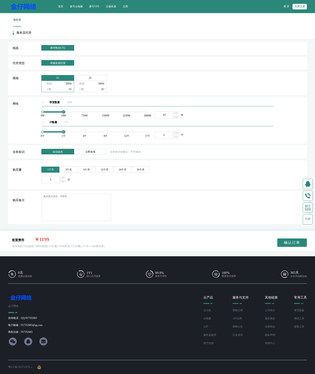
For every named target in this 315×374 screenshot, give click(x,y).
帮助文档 (237, 310)
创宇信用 (208, 343)
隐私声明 (270, 334)
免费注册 (300, 6)
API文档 (237, 318)
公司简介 (270, 310)
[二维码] (308, 207)
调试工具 (299, 318)
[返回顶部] (308, 219)
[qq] (308, 184)
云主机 (207, 310)
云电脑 (207, 318)
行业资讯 (237, 334)
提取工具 (299, 326)
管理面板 (299, 310)
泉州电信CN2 (57, 47)
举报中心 (270, 343)
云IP (205, 326)
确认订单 (292, 243)
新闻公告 (237, 326)
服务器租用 (209, 334)
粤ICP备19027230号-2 (20, 366)
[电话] (308, 196)
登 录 (286, 6)
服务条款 (270, 318)
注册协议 (270, 326)
